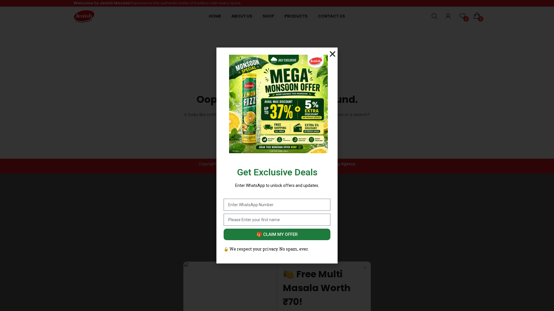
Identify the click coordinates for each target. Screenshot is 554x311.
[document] (277, 155)
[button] (332, 54)
